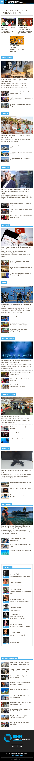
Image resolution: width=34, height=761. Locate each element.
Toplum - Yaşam (8, 394)
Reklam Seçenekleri (19, 759)
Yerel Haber (7, 58)
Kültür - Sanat (8, 339)
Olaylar (5, 448)
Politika (5, 168)
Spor (4, 283)
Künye (11, 759)
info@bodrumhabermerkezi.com (17, 755)
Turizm (5, 114)
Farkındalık (6, 504)
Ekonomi (5, 225)
